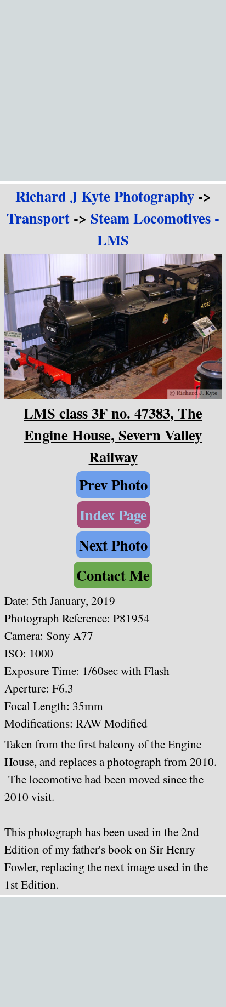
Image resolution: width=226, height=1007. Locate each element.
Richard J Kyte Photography (104, 196)
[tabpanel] (113, 218)
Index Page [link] (113, 514)
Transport (38, 217)
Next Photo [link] (113, 545)
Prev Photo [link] (113, 484)
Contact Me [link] (113, 575)
